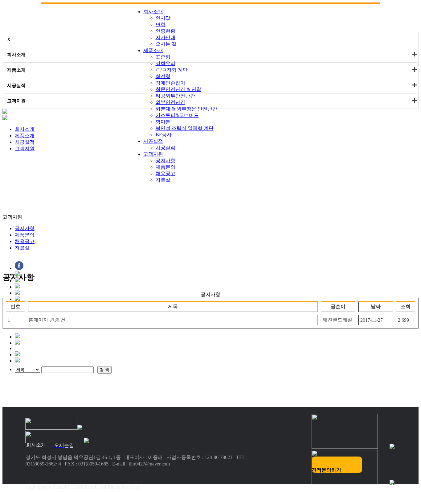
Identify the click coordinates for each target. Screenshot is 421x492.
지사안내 (165, 37)
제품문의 (25, 235)
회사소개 (153, 11)
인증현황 (165, 31)
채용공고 (25, 241)
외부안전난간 (170, 102)
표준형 (163, 57)
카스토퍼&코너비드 (177, 115)
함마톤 (163, 121)
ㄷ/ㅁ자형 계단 (172, 69)
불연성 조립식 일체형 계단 (185, 128)
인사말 (163, 18)
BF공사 (164, 134)
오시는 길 (166, 44)
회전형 (163, 76)
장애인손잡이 (170, 82)
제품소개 (153, 50)
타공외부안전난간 (175, 95)
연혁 (161, 24)
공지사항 (25, 228)
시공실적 (153, 141)
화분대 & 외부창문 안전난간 (186, 108)
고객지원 (153, 154)
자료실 (22, 247)
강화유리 (165, 63)
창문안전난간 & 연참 (178, 89)
